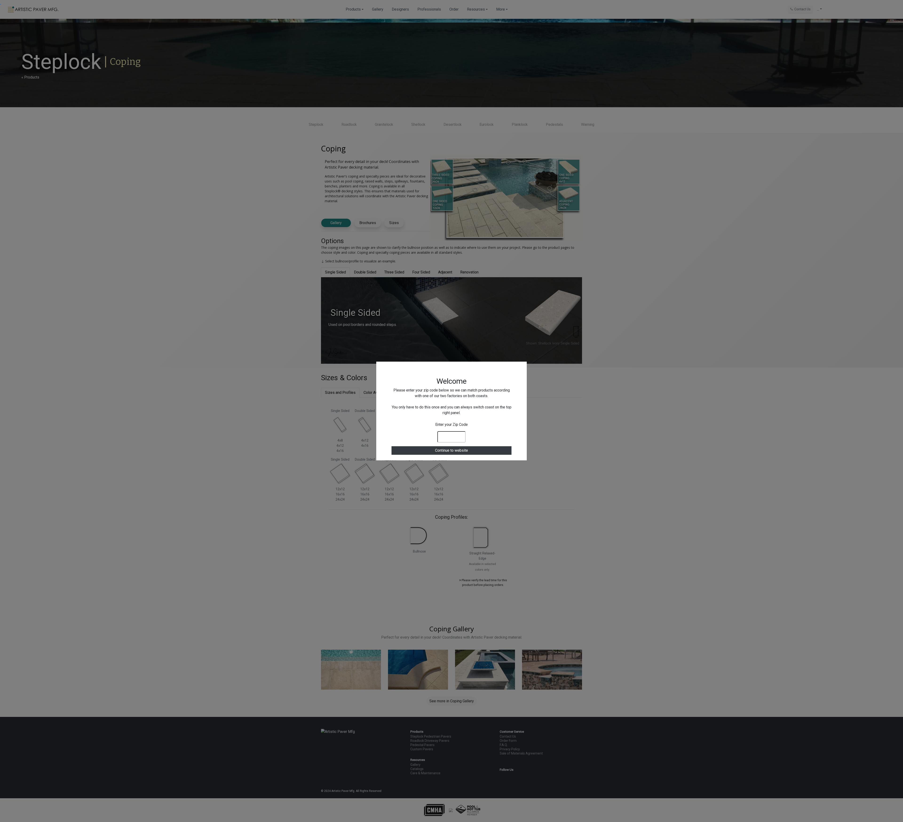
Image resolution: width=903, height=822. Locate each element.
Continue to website (451, 450)
